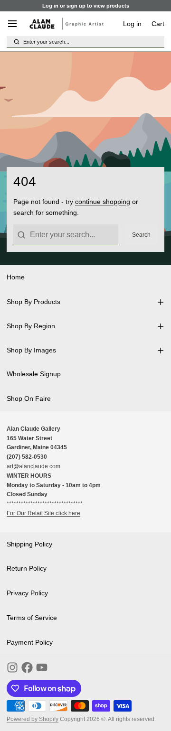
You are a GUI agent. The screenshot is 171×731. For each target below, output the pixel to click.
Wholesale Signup (34, 374)
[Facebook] (27, 667)
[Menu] (16, 24)
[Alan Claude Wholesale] (66, 24)
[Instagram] (12, 667)
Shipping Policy (29, 544)
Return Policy (27, 568)
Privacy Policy (27, 593)
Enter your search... (46, 42)
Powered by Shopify (32, 719)
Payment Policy (30, 642)
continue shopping (102, 201)
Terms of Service (32, 617)
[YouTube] (42, 667)
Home (16, 277)
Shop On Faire (29, 398)
